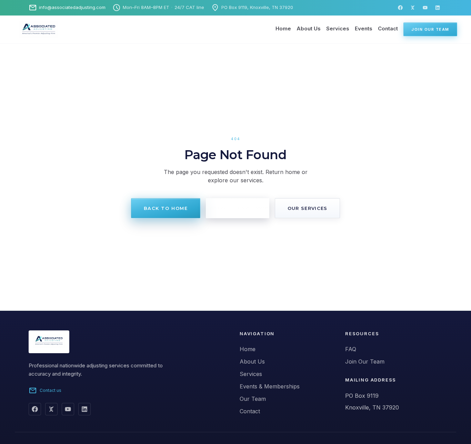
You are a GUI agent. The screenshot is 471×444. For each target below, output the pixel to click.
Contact (388, 28)
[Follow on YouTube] (68, 409)
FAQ (350, 349)
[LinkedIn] (437, 7)
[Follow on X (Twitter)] (51, 409)
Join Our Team (430, 29)
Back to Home (166, 208)
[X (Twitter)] (413, 7)
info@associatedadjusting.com (67, 7)
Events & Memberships (270, 386)
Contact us (45, 390)
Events (363, 28)
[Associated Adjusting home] (30, 29)
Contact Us (238, 208)
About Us (309, 28)
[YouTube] (425, 7)
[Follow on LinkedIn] (84, 409)
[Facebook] (400, 7)
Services (337, 28)
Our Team (253, 398)
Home (283, 28)
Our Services (308, 208)
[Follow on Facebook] (35, 409)
